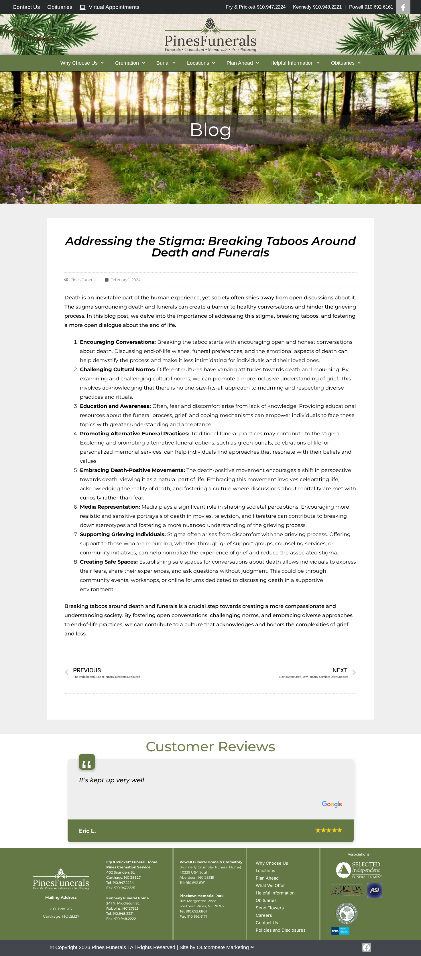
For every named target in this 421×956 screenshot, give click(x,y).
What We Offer (270, 885)
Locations (265, 870)
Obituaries (266, 900)
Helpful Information (275, 893)
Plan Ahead (267, 878)
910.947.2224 (123, 882)
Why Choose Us (272, 863)
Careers (264, 915)
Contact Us (267, 922)
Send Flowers (270, 907)
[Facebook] (403, 7)
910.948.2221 (123, 913)
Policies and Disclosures (281, 930)
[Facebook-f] (366, 947)
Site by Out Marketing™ (217, 947)
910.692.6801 (196, 911)
